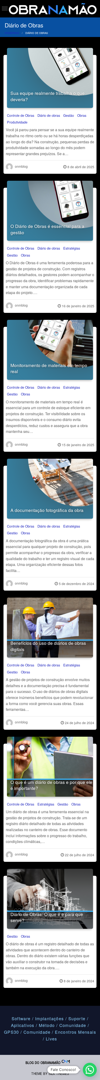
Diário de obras (48, 115)
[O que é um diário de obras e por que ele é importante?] (50, 767)
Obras (81, 115)
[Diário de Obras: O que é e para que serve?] (50, 899)
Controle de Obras (20, 115)
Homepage (12, 33)
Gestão (68, 115)
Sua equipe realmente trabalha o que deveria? (47, 96)
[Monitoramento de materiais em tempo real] (50, 350)
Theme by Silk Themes (50, 1074)
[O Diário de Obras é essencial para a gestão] (50, 211)
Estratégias (71, 248)
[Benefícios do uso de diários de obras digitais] (50, 628)
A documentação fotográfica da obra (46, 510)
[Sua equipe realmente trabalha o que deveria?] (50, 78)
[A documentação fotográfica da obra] (50, 489)
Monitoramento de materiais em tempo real (48, 368)
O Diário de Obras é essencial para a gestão (47, 229)
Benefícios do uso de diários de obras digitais (48, 646)
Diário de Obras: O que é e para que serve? (46, 917)
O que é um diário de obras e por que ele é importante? (51, 785)
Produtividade (17, 122)
